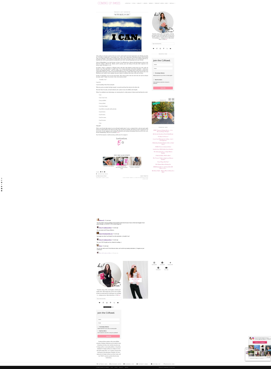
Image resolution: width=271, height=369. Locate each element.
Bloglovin (169, 364)
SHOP (166, 3)
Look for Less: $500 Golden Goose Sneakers (163, 149)
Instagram (116, 364)
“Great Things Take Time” (163, 162)
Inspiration (127, 12)
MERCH (162, 3)
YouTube (156, 364)
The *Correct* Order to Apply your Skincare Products (163, 158)
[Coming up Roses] (109, 3)
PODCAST (157, 3)
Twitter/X (102, 364)
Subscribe (163, 88)
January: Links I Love (102, 176)
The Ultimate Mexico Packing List (163, 164)
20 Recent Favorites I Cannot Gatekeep (135, 166)
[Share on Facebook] (101, 171)
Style (133, 3)
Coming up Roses (104, 367)
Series (145, 3)
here (166, 39)
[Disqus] (122, 199)
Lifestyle (127, 3)
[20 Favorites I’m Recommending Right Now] (122, 161)
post (118, 132)
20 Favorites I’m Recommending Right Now (122, 167)
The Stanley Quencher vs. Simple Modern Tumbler (163, 152)
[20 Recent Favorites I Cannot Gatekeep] (135, 161)
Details (172, 3)
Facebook (129, 364)
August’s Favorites (109, 166)
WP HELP (172, 367)
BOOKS (151, 3)
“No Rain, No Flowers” (163, 136)
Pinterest (143, 364)
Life (112, 367)
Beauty (139, 3)
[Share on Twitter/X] (103, 171)
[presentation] (169, 99)
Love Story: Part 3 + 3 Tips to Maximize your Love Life (135, 177)
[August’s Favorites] (109, 161)
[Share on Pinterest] (105, 171)
